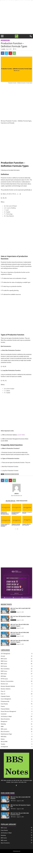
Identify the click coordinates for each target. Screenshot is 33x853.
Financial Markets (5, 709)
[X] (6, 53)
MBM (2, 726)
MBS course (4, 729)
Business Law (4, 683)
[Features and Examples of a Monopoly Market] (6, 507)
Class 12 (3, 693)
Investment (3, 714)
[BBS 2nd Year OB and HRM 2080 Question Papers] (5, 635)
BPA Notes (3, 676)
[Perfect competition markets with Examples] (6, 519)
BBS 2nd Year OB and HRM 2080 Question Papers (19, 633)
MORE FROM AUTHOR (21, 501)
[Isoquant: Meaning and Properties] (27, 519)
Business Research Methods (8, 686)
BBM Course (4, 661)
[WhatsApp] (14, 53)
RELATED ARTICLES (10, 501)
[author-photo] (16, 488)
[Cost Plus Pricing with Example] (27, 507)
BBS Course (13, 612)
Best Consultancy (5, 668)
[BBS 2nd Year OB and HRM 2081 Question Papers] (5, 643)
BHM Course (4, 671)
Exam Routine (4, 704)
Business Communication (7, 681)
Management (4, 721)
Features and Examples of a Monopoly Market (5, 513)
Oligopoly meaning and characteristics (16, 524)
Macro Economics (5, 40)
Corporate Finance (5, 696)
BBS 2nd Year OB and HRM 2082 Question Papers (19, 625)
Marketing (3, 724)
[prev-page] (15, 529)
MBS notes (16, 474)
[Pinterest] (10, 53)
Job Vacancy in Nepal (6, 716)
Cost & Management (6, 699)
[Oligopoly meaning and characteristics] (16, 519)
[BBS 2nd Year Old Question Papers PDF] (5, 619)
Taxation (3, 744)
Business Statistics (5, 688)
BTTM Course (4, 678)
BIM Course (4, 673)
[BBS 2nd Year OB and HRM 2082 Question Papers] (5, 627)
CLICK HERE (21, 434)
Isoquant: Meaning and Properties (26, 524)
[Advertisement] (16, 17)
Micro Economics (5, 731)
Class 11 (3, 691)
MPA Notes (3, 736)
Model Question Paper (6, 734)
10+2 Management (5, 653)
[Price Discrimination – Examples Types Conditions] (16, 507)
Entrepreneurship (5, 701)
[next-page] (17, 529)
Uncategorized (4, 746)
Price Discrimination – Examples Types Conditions (16, 513)
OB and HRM (4, 741)
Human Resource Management (8, 711)
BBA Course (4, 658)
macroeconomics (8, 474)
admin (3, 49)
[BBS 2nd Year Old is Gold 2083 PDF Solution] (5, 611)
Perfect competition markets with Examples (5, 525)
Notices (3, 739)
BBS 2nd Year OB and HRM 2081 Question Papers (19, 641)
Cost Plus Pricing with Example (27, 512)
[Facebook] (2, 53)
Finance (3, 706)
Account (3, 656)
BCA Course (4, 666)
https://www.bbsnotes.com (16, 495)
